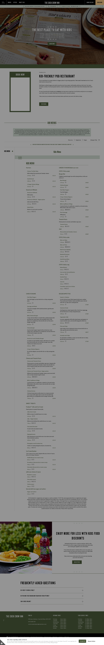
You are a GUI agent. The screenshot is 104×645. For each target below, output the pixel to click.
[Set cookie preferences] (3, 642)
